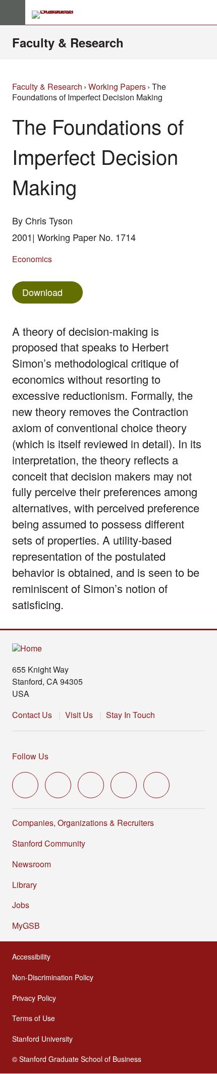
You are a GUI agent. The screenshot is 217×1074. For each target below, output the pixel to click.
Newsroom (31, 864)
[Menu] (12, 12)
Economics (32, 259)
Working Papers (117, 86)
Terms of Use (36, 1018)
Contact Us (32, 715)
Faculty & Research (68, 42)
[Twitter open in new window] (25, 785)
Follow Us (30, 756)
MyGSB (29, 925)
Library (24, 884)
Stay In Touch (130, 715)
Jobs (20, 905)
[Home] (27, 648)
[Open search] (205, 12)
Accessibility (34, 956)
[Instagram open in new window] (91, 785)
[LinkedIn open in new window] (156, 785)
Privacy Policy (37, 998)
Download (42, 292)
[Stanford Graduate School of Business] (57, 15)
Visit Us (79, 715)
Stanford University (45, 1039)
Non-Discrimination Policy (55, 977)
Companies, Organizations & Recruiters (83, 822)
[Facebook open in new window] (58, 785)
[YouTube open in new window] (124, 785)
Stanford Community (48, 843)
